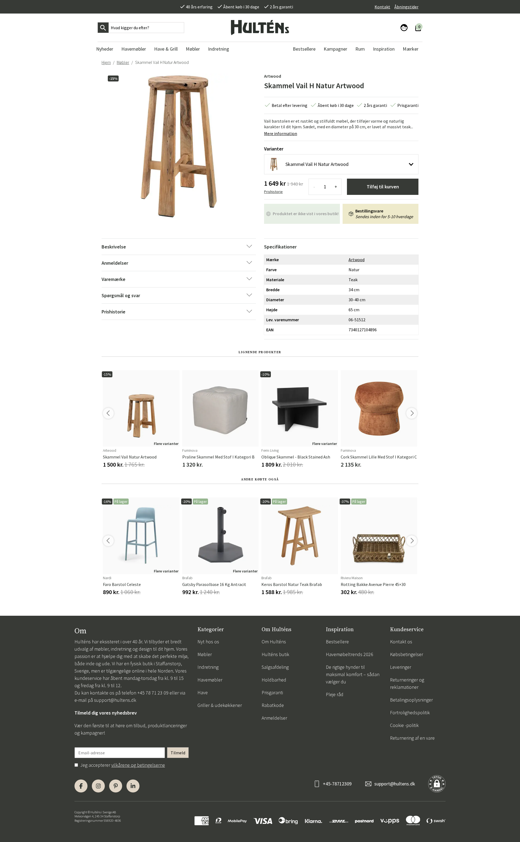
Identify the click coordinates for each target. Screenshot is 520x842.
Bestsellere (337, 641)
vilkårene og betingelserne (138, 765)
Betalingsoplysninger (411, 700)
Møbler (123, 62)
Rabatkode (273, 705)
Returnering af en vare (412, 738)
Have (202, 692)
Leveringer (400, 667)
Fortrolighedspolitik (410, 712)
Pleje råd (334, 694)
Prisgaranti (272, 692)
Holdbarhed (274, 680)
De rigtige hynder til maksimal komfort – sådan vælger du (352, 674)
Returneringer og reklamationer (407, 683)
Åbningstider (406, 6)
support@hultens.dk (115, 700)
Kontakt (382, 6)
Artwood (272, 76)
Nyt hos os (208, 641)
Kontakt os (401, 641)
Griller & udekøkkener (219, 705)
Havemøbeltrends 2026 (349, 654)
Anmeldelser (274, 718)
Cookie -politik (404, 725)
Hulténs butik (275, 654)
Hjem (106, 62)
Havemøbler (209, 680)
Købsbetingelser (406, 654)
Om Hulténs (274, 641)
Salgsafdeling (275, 667)
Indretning (208, 667)
